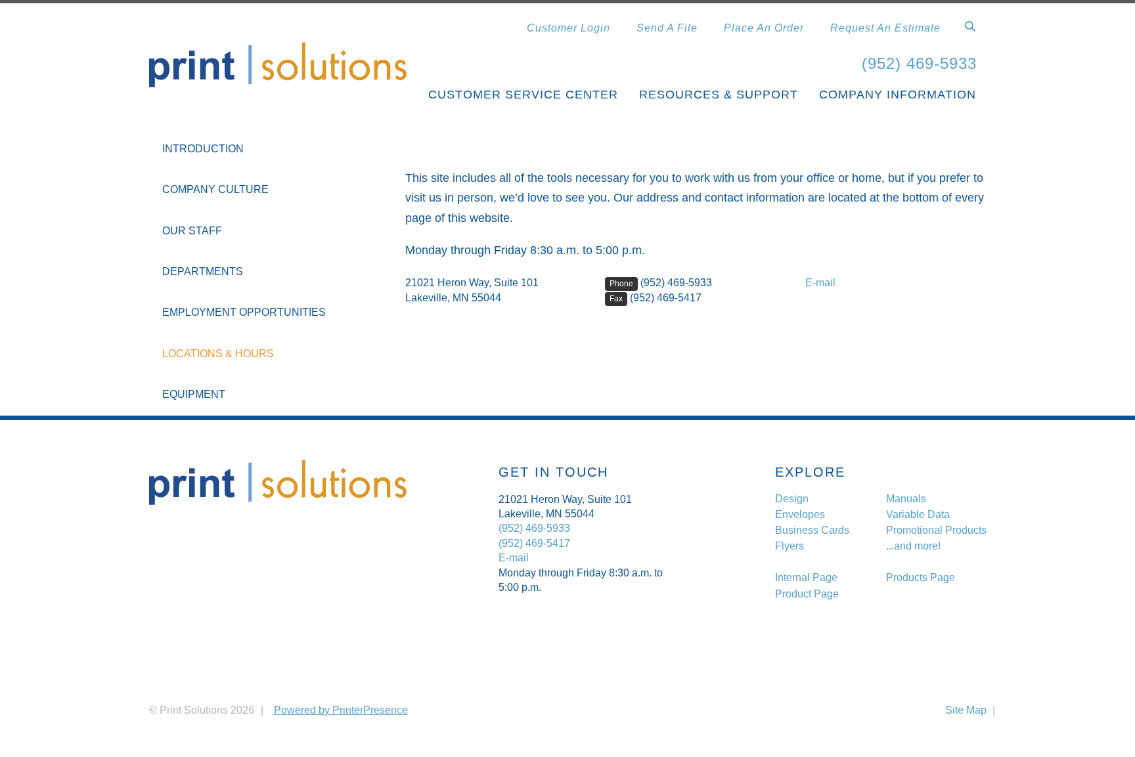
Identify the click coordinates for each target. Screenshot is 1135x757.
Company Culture (215, 189)
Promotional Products (936, 530)
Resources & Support (718, 94)
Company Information (897, 94)
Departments (202, 271)
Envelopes (800, 514)
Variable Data (918, 514)
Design (792, 498)
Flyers (789, 546)
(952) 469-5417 (665, 297)
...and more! (913, 546)
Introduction (203, 148)
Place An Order (764, 27)
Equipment (193, 394)
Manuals (906, 498)
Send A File (667, 27)
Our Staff (192, 230)
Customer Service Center (523, 94)
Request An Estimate (885, 27)
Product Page (807, 593)
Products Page (920, 577)
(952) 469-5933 (919, 63)
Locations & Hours (218, 353)
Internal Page (806, 577)
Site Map (966, 710)
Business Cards (812, 530)
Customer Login (568, 27)
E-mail (820, 282)
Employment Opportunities (244, 312)
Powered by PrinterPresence (341, 710)
